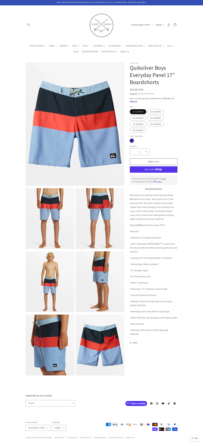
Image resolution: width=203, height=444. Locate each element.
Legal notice (130, 437)
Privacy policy (72, 437)
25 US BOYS (138, 118)
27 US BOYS (138, 124)
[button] (29, 25)
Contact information (116, 437)
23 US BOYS (138, 111)
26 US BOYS (155, 118)
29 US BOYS (138, 130)
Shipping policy (100, 437)
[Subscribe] (72, 403)
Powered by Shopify (45, 438)
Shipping (133, 94)
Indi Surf (34, 438)
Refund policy (59, 437)
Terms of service (86, 437)
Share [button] (135, 342)
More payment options (153, 188)
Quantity (133, 146)
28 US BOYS (155, 124)
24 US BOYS (155, 111)
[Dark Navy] (132, 141)
